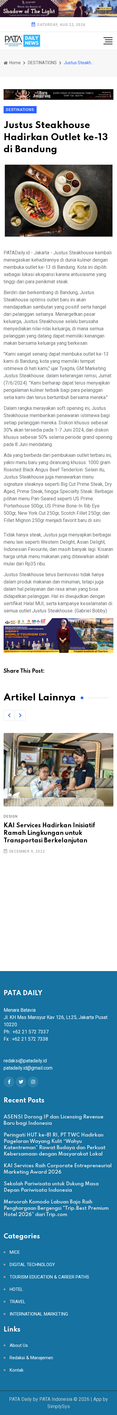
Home (14, 62)
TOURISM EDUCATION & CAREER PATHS (49, 1277)
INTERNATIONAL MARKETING (39, 1314)
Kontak (16, 1370)
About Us (19, 1345)
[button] (9, 715)
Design (11, 816)
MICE (15, 1252)
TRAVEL (18, 1302)
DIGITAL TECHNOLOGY (32, 1264)
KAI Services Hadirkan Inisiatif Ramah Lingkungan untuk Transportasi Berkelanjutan (49, 833)
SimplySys (58, 1406)
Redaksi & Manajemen (31, 1358)
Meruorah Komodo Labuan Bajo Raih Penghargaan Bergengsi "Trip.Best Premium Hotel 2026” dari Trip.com (56, 1208)
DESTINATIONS (42, 62)
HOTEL (16, 1289)
